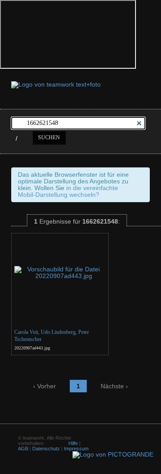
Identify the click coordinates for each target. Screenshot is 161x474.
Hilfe (73, 443)
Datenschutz (46, 448)
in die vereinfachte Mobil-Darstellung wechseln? (68, 191)
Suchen (49, 137)
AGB (23, 448)
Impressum (76, 448)
